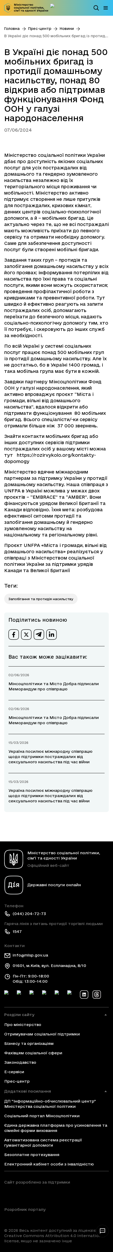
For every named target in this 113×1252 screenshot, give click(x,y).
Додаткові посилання (27, 1091)
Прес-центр (39, 28)
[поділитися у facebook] (13, 634)
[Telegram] (33, 994)
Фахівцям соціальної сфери (33, 1053)
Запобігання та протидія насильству (40, 599)
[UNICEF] (37, 1194)
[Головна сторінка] (26, 8)
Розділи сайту (19, 1014)
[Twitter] (21, 994)
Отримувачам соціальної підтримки (42, 1034)
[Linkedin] (84, 994)
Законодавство (20, 1062)
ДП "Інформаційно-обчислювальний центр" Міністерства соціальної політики (50, 1104)
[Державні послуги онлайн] (54, 8)
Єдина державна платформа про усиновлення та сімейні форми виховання (55, 1128)
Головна (12, 28)
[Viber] (71, 994)
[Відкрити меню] (105, 8)
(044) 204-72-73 (29, 913)
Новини (67, 28)
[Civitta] (25, 1218)
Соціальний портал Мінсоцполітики (42, 1116)
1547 (17, 931)
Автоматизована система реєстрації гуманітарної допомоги (43, 1142)
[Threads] (97, 994)
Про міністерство (22, 1024)
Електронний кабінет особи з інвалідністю (49, 1164)
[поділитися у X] (26, 634)
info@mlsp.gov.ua (30, 955)
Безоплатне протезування (31, 1154)
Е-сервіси (14, 1072)
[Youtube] (59, 994)
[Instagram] (46, 994)
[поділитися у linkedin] (51, 634)
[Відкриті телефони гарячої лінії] (102, 1231)
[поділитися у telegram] (39, 634)
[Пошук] (96, 8)
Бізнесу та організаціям (29, 1043)
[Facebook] (8, 994)
